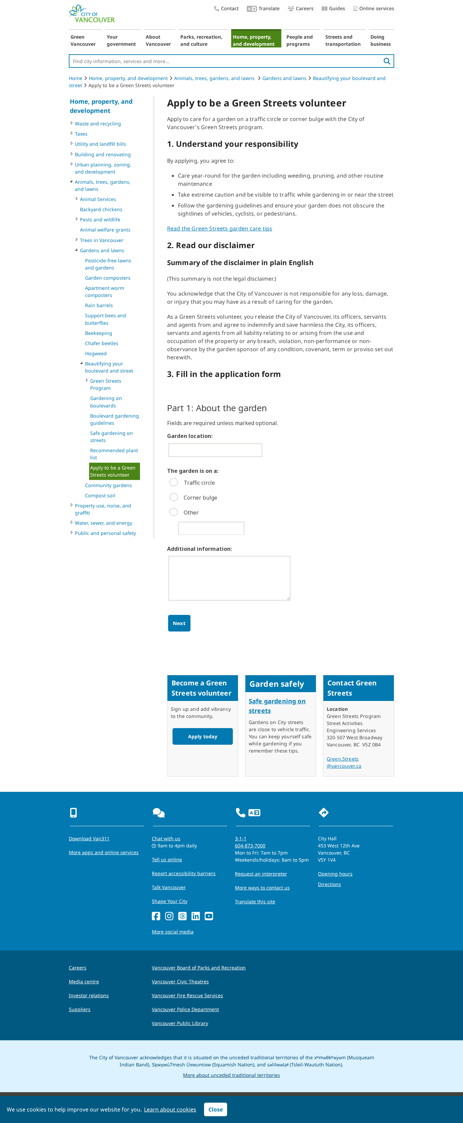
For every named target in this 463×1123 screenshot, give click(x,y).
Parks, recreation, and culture (201, 40)
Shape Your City (169, 901)
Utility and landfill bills (100, 144)
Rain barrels (99, 305)
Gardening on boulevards (106, 401)
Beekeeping (98, 333)
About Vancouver (158, 40)
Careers (305, 8)
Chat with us (166, 838)
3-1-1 (240, 838)
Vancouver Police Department (185, 1009)
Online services (376, 8)
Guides (337, 8)
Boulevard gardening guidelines (114, 419)
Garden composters (107, 278)
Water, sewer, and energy (103, 523)
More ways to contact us (262, 887)
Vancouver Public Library (180, 1023)
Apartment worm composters (104, 291)
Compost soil (100, 495)
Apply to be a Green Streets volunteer (113, 471)
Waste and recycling (98, 123)
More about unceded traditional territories (231, 1075)
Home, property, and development (254, 40)
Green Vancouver (83, 40)
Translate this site (255, 901)
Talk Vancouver (169, 887)
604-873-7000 (250, 845)
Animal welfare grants (105, 229)
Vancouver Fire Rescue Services (187, 995)
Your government (121, 40)
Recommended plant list (114, 454)
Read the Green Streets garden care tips (219, 228)
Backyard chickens (101, 209)
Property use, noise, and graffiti (103, 509)
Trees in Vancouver (101, 240)
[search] (387, 61)
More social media (173, 931)
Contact (230, 8)
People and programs (299, 40)
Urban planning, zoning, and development (103, 168)
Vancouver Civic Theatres (180, 981)
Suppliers (79, 1009)
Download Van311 (89, 838)
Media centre (84, 981)
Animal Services (98, 199)
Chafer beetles (101, 343)
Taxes (81, 134)
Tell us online (167, 859)
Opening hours (335, 873)
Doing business (380, 40)
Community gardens (108, 485)
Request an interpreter (261, 873)
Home (75, 78)
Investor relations (89, 995)
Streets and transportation (343, 40)
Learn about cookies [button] (170, 1109)
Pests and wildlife (100, 219)
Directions (329, 884)
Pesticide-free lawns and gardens (108, 264)
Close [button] (215, 1109)
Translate (269, 8)
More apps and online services (104, 852)
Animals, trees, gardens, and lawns (215, 78)
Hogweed (96, 353)
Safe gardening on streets (111, 436)
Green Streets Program (105, 384)
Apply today (203, 736)
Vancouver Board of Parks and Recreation (199, 967)
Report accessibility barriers (184, 873)
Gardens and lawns (284, 78)
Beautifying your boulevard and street (109, 367)
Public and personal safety (105, 533)
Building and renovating (103, 154)
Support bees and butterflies (105, 319)
